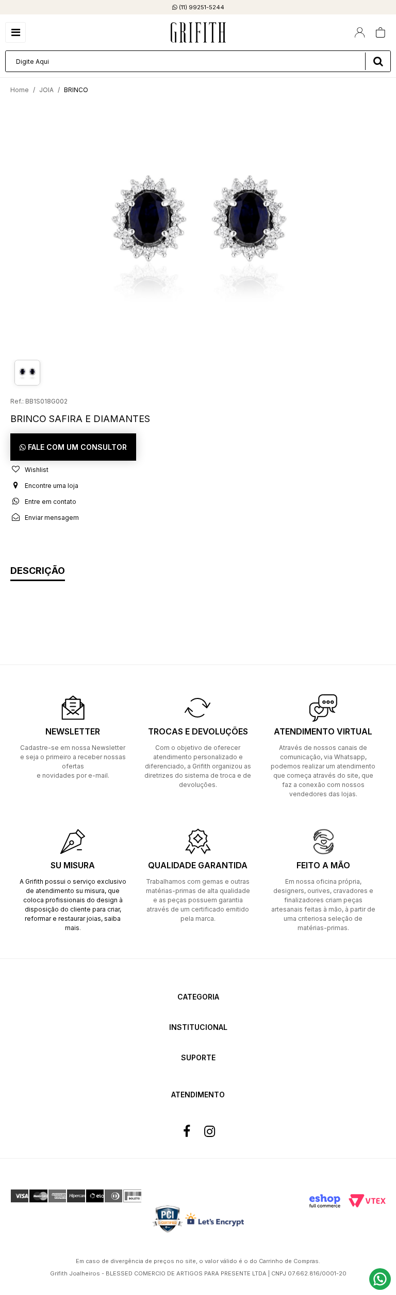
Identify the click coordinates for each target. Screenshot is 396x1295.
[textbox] (198, 61)
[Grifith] (198, 32)
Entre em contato (49, 501)
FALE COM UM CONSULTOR (76, 447)
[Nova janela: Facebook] (186, 1131)
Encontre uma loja (50, 485)
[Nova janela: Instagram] (209, 1131)
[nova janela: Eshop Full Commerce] (324, 1200)
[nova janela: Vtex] (367, 1200)
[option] (198, 228)
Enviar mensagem (51, 517)
